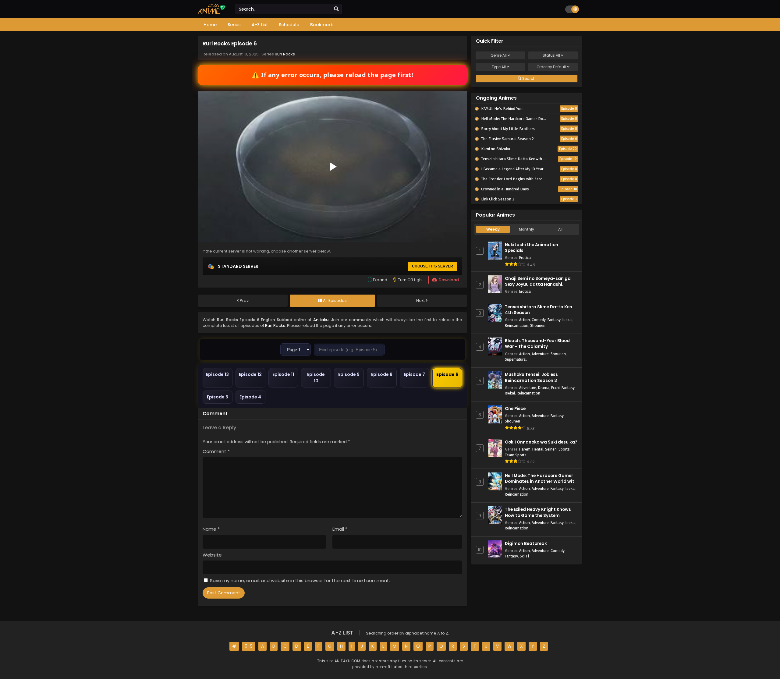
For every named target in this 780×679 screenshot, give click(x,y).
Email (339, 529)
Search (528, 78)
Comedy (539, 319)
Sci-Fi (524, 556)
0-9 (249, 646)
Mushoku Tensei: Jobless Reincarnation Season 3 (531, 377)
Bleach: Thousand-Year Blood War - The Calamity (537, 343)
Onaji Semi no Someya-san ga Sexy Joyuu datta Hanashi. (538, 281)
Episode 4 (250, 397)
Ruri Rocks (285, 54)
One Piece (515, 409)
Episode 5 (217, 397)
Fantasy (554, 319)
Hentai (537, 449)
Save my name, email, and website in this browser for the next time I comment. (300, 580)
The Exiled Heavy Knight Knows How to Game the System (538, 512)
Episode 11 (283, 374)
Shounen (537, 325)
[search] (336, 9)
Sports (564, 449)
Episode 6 (447, 374)
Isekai (567, 319)
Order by (551, 66)
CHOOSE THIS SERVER (432, 266)
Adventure (540, 354)
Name (211, 529)
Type (499, 66)
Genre (499, 55)
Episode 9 (349, 374)
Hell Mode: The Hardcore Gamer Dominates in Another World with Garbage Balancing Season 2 (541, 481)
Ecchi (555, 387)
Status (551, 55)
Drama (543, 387)
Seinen (551, 449)
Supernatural (515, 359)
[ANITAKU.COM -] (212, 13)
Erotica (525, 257)
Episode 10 (316, 377)
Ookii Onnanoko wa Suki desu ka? (541, 442)
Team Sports (515, 455)
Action (524, 319)
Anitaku (320, 320)
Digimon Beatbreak (526, 543)
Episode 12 (250, 374)
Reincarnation (516, 325)
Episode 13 (217, 374)
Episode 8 (381, 374)
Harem (524, 449)
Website (212, 555)
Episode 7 (414, 374)
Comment (216, 451)
